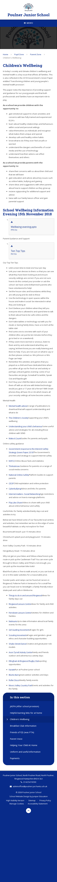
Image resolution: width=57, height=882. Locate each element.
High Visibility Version (15, 800)
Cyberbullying (15, 488)
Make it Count (15, 438)
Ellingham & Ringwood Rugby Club (24, 661)
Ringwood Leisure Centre (20, 604)
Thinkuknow (14, 466)
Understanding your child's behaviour (25, 426)
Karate (12, 669)
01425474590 (29, 782)
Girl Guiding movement (19, 629)
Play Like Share (15, 502)
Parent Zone (35, 54)
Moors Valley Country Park (20, 685)
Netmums (13, 621)
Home (5, 54)
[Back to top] (28, 810)
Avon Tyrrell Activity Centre (20, 652)
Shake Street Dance (17, 643)
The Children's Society (18, 417)
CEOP (11, 483)
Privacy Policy (45, 800)
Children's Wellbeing (12, 57)
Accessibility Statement (38, 803)
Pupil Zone (19, 54)
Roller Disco (14, 680)
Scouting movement (17, 635)
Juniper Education (40, 796)
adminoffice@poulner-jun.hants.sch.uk (30, 786)
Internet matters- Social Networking (24, 494)
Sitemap (32, 800)
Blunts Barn (14, 674)
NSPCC (12, 461)
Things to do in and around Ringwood (25, 595)
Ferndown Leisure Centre (20, 612)
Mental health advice (18, 406)
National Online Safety (19, 475)
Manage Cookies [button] (17, 803)
